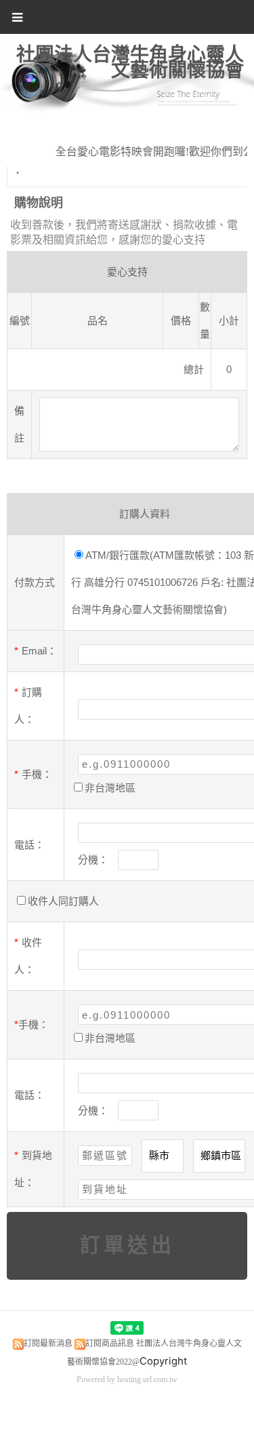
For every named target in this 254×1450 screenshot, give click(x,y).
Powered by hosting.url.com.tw (127, 1379)
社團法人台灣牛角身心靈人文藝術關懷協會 (130, 62)
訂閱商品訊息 (109, 1343)
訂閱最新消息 (48, 1343)
